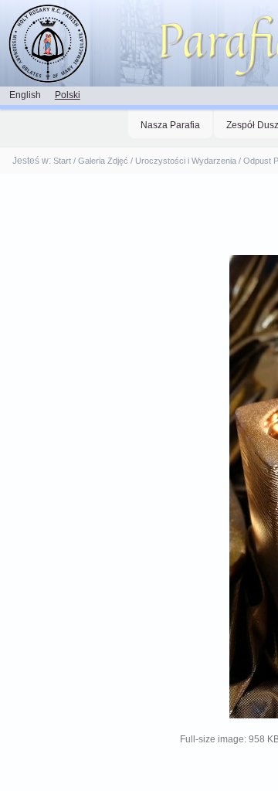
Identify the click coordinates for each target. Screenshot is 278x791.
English (25, 95)
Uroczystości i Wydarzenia (185, 160)
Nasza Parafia (170, 125)
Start (62, 160)
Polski (67, 95)
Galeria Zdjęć (103, 160)
